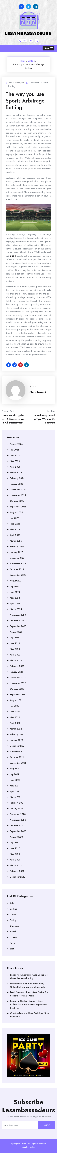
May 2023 (15, 649)
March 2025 (16, 540)
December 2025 (17, 489)
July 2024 (14, 586)
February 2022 (17, 734)
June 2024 (15, 592)
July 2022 (14, 706)
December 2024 (18, 557)
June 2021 (15, 780)
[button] (48, 48)
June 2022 (15, 711)
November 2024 (18, 563)
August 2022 (16, 700)
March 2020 (16, 865)
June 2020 (15, 848)
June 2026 (15, 455)
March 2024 (16, 609)
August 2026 (16, 444)
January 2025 (16, 552)
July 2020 (14, 842)
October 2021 (17, 757)
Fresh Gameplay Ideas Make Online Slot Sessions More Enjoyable (29, 994)
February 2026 (17, 478)
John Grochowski (38, 389)
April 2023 (15, 654)
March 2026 (16, 472)
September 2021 (18, 762)
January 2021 (16, 808)
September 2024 (18, 575)
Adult (12, 903)
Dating (13, 920)
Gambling (14, 925)
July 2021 (14, 774)
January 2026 (16, 483)
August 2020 (16, 836)
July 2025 (14, 518)
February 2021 (17, 802)
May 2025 (15, 529)
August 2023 (16, 632)
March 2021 (16, 797)
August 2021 (16, 768)
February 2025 (17, 546)
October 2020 (17, 825)
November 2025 (18, 495)
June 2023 (15, 643)
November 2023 (18, 614)
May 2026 (15, 461)
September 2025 (18, 506)
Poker (13, 943)
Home (22, 60)
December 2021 (17, 745)
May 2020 (15, 854)
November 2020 (18, 819)
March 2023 (16, 660)
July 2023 (14, 637)
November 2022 (18, 683)
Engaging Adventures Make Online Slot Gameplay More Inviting (29, 976)
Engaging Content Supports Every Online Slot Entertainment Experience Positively (28, 1004)
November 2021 (18, 751)
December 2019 (17, 876)
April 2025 (15, 535)
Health (13, 931)
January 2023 (16, 671)
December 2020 (18, 814)
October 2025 (17, 501)
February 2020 (17, 871)
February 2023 (17, 666)
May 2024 (15, 597)
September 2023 (18, 626)
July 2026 (14, 449)
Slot (12, 948)
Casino (13, 914)
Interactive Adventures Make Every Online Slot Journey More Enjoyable (27, 985)
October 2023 (17, 620)
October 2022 (17, 688)
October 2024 (17, 569)
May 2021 (15, 785)
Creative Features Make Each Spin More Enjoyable (29, 1015)
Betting (31, 60)
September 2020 (18, 831)
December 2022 (18, 677)
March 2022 (16, 728)
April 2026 (15, 466)
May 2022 (15, 717)
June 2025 (15, 523)
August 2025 (16, 512)
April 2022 (15, 723)
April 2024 (15, 603)
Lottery (13, 937)
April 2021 (15, 791)
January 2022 (16, 740)
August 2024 (16, 580)
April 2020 (15, 859)
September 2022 (18, 694)
